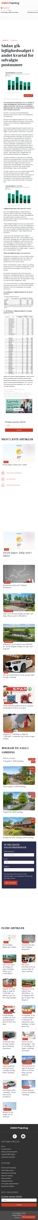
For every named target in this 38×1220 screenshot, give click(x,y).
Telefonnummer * (9, 851)
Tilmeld (19, 430)
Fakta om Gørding (7, 1176)
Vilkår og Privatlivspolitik (9, 1152)
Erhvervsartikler (6, 1178)
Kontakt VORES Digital (8, 1154)
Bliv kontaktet (10, 883)
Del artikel (27, 95)
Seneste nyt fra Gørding (8, 1168)
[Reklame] (19, 406)
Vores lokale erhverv (7, 1170)
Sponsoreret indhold (7, 1186)
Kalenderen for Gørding (8, 1173)
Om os (3, 1146)
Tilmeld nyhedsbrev (28, 1217)
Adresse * (7, 866)
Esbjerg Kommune (7, 1181)
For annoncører (6, 1149)
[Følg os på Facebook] (15, 1136)
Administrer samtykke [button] (8, 1157)
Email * (6, 859)
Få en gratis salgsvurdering (9, 1184)
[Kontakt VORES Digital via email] (23, 1136)
